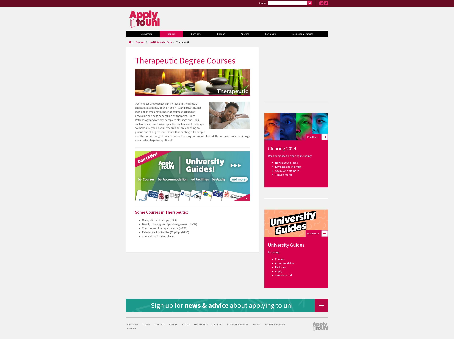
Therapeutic (183, 42)
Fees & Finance (201, 324)
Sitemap (256, 324)
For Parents (270, 33)
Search (262, 3)
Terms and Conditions (275, 324)
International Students (302, 33)
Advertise (131, 328)
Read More (313, 137)
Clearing (221, 33)
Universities (146, 33)
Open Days (196, 33)
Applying (245, 33)
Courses (171, 33)
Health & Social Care (160, 42)
